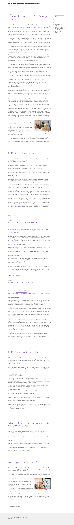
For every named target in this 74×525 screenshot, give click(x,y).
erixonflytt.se (16, 232)
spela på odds (12, 160)
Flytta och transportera (16, 146)
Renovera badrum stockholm (21, 292)
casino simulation (34, 376)
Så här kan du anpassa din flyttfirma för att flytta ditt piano (28, 17)
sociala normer (38, 367)
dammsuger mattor (22, 480)
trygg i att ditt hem (15, 206)
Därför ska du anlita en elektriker (22, 153)
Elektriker (13, 215)
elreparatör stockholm (20, 161)
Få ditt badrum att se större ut (20, 282)
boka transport (12, 240)
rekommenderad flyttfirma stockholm (38, 28)
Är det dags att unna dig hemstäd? (22, 462)
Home (9, 7)
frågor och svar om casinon (44, 141)
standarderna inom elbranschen (14, 182)
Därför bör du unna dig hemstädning (23, 352)
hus (26, 474)
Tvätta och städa (18, 506)
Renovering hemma (20, 345)
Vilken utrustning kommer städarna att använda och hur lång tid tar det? (28, 424)
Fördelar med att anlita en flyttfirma (23, 222)
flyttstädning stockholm (40, 357)
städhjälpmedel (44, 444)
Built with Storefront (12, 518)
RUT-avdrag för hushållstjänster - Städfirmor (24, 3)
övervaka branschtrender (20, 91)
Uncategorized (14, 455)
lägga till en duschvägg (17, 298)
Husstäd (13, 415)
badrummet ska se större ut (20, 311)
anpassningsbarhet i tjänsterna (31, 63)
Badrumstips (14, 345)
